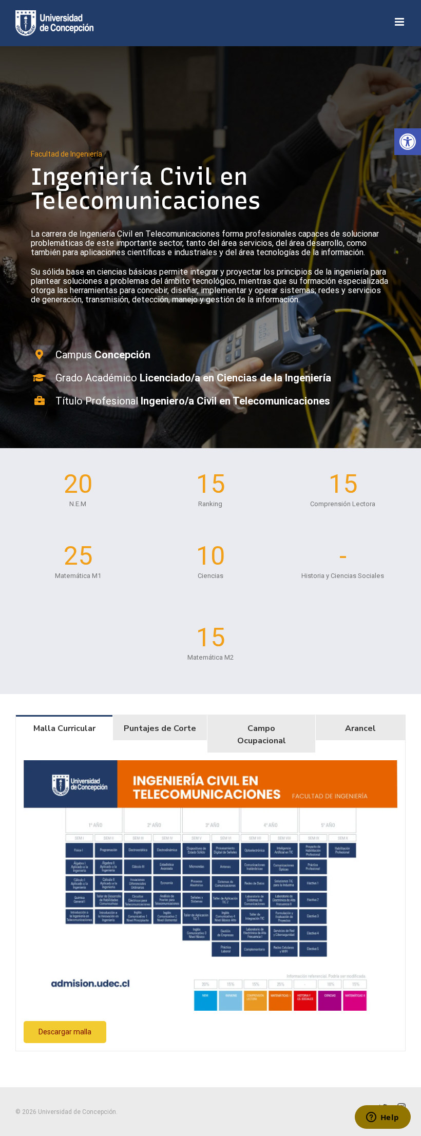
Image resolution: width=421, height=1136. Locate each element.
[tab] (64, 727)
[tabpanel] (210, 902)
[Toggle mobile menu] (400, 21)
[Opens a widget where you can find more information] (382, 1118)
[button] (407, 141)
